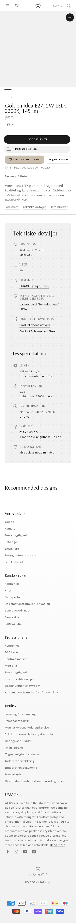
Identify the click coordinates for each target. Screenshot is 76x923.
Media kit (11, 665)
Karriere (10, 528)
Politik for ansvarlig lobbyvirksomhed (30, 734)
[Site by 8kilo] (49, 882)
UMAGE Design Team (34, 286)
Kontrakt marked (16, 659)
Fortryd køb (13, 624)
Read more (57, 845)
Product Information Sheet (38, 331)
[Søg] (68, 5)
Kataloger (11, 542)
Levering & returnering (20, 714)
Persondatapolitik (17, 721)
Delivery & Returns (18, 176)
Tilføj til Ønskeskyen (25, 149)
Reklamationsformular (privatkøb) (28, 604)
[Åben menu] (7, 5)
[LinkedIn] (33, 851)
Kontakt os (12, 583)
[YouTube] (24, 851)
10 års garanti (14, 747)
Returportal (12, 597)
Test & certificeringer (19, 679)
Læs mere (12, 207)
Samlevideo (13, 617)
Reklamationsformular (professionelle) (31, 692)
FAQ (8, 590)
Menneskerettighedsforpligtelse (27, 727)
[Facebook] (7, 851)
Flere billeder (58, 207)
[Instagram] (16, 851)
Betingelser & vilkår (18, 741)
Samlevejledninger (17, 610)
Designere (12, 548)
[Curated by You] (16, 5)
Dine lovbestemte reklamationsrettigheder (34, 781)
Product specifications (34, 325)
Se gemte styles (58, 159)
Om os (9, 522)
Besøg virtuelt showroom (22, 555)
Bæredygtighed (16, 535)
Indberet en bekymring (21, 767)
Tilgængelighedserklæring (23, 754)
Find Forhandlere (16, 562)
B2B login (11, 652)
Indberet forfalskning (19, 761)
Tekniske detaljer (34, 207)
